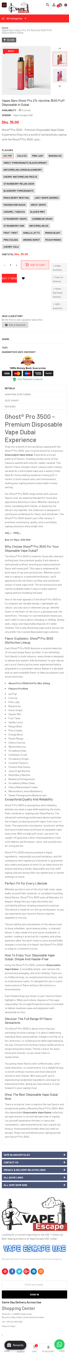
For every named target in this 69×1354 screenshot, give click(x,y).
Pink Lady (37, 155)
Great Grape (38, 204)
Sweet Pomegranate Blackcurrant (25, 162)
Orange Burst (31, 239)
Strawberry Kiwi (13, 225)
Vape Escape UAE (23, 115)
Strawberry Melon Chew (18, 183)
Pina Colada (10, 239)
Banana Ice (55, 155)
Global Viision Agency (51, 1259)
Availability (9, 110)
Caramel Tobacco (14, 211)
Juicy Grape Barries (46, 197)
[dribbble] (5, 1271)
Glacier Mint (37, 211)
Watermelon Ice (39, 225)
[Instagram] (41, 1271)
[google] (26, 1271)
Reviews (10, 406)
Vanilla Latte (31, 232)
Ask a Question (17, 324)
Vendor (6, 115)
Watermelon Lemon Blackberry (22, 169)
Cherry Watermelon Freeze (20, 176)
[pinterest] (34, 1271)
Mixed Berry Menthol (16, 197)
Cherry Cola (11, 246)
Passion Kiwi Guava (14, 204)
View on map (8, 1326)
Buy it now (9, 278)
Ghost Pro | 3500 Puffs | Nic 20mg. (29, 683)
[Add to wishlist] (23, 278)
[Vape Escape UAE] (34, 1214)
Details (10, 388)
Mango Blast (53, 232)
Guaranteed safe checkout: (19, 351)
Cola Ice (22, 155)
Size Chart (12, 400)
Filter (10, 40)
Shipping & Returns (18, 394)
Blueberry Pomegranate (18, 190)
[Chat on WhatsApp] (59, 1344)
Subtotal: (8, 254)
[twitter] (19, 1271)
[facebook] (12, 1271)
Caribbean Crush (42, 218)
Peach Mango (53, 239)
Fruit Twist (10, 232)
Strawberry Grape (15, 218)
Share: (6, 339)
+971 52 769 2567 (14, 1321)
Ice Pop (7, 155)
